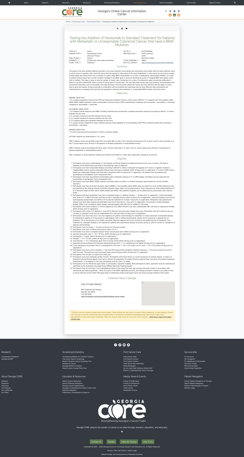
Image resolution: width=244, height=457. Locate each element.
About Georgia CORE (11, 376)
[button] (234, 3)
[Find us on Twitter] (170, 11)
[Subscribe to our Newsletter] (170, 15)
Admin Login (132, 450)
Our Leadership (6, 390)
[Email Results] (126, 28)
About (26, 3)
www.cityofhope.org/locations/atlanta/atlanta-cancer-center (103, 296)
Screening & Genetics (112, 3)
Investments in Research (10, 357)
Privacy (110, 450)
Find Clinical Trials (93, 22)
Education (65, 3)
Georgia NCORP (7, 359)
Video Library (128, 388)
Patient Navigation (166, 3)
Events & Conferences (131, 383)
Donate (111, 442)
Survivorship (191, 3)
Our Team (4, 392)
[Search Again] (118, 28)
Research (45, 3)
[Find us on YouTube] (174, 11)
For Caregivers (189, 359)
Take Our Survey (128, 442)
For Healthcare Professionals (194, 361)
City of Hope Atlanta (91, 284)
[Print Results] (122, 28)
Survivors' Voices (190, 363)
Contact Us (96, 442)
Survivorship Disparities (192, 368)
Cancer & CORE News (131, 381)
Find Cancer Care (139, 3)
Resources (87, 3)
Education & (68, 376)
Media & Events (214, 3)
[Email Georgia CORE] (179, 15)
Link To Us (148, 442)
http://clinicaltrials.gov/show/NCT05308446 (157, 63)
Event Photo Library (130, 386)
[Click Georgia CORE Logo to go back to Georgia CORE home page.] (72, 12)
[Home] (9, 3)
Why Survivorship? (191, 366)
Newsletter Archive (130, 390)
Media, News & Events (134, 376)
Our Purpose (5, 388)
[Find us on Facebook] (166, 11)
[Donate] (174, 15)
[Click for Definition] (76, 51)
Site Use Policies (120, 450)
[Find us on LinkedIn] (179, 11)
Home (68, 22)
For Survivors (189, 357)
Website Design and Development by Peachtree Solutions (122, 454)
